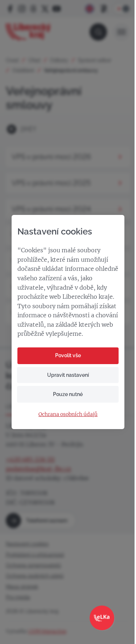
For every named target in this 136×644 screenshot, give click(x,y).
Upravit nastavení (68, 375)
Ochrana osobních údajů (68, 414)
